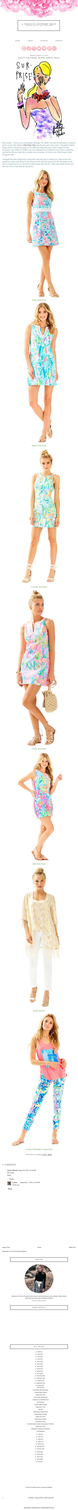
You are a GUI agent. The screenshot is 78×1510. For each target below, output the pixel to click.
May (39, 1439)
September (39, 1383)
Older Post (72, 1247)
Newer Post (6, 1247)
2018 (38, 1371)
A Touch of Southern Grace (39, 24)
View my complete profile (39, 1300)
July (39, 1434)
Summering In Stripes (41, 1419)
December (39, 1375)
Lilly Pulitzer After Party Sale (40, 1390)
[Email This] (43, 1155)
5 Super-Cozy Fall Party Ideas (40, 1399)
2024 (38, 1356)
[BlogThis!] (45, 1155)
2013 (38, 1459)
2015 (38, 1454)
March (39, 1444)
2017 (38, 1373)
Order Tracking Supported (41, 1498)
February (39, 1446)
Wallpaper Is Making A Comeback (40, 1429)
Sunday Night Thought (40, 1392)
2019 (38, 1369)
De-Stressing (40, 1402)
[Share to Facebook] (49, 1155)
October (39, 1380)
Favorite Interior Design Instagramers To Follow (41, 1424)
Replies (11, 1179)
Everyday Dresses (41, 1421)
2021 (38, 1364)
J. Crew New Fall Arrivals (40, 1397)
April (39, 1441)
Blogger (50, 1487)
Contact (59, 41)
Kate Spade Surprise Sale (40, 1412)
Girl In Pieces (40, 1387)
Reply (9, 1175)
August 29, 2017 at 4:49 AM (27, 1170)
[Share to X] (47, 1155)
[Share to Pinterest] (51, 1155)
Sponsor (44, 41)
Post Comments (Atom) (18, 1251)
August (39, 1385)
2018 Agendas (41, 1431)
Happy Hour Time (40, 1395)
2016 (38, 1452)
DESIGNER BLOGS (47, 1508)
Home (17, 41)
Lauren (14, 1182)
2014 (38, 1456)
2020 (38, 1366)
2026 (39, 1352)
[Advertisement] (17, 1232)
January (39, 1449)
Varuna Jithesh (12, 1170)
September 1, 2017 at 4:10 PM (30, 1182)
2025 (38, 1354)
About (31, 41)
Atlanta (40, 1409)
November (39, 1378)
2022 (38, 1361)
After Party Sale (29, 145)
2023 (38, 1359)
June (39, 1436)
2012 (39, 1461)
